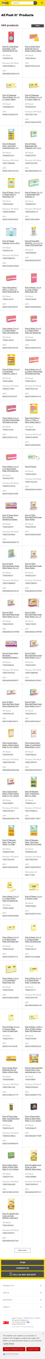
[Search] (35, 3)
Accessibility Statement (20, 1320)
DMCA (37, 1318)
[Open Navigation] (42, 3)
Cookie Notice (8, 1344)
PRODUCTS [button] (8, 1286)
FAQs (22, 1263)
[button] (11, 1354)
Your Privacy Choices (19, 1322)
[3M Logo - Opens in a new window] (5, 3)
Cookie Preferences (18, 1324)
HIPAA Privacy (29, 1318)
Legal (13, 1318)
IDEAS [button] (6, 1293)
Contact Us (22, 1268)
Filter (38, 26)
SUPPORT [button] (7, 1300)
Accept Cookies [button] (33, 1349)
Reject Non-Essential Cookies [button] (14, 1349)
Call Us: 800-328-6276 (24, 1275)
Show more (22, 1250)
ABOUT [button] (6, 1307)
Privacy (19, 1318)
